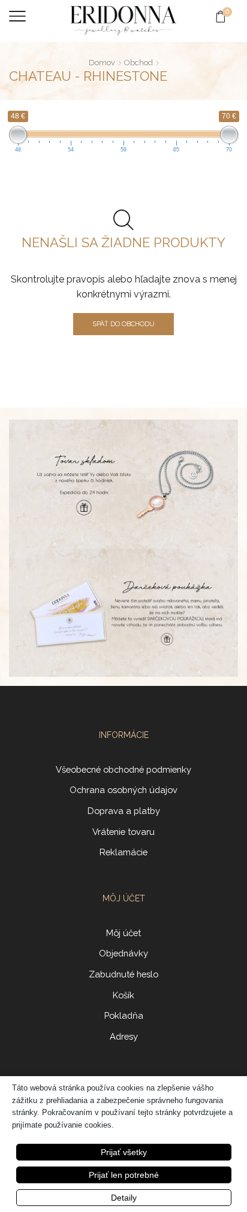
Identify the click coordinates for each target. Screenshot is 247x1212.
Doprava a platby (124, 811)
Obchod (138, 62)
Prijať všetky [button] (124, 1152)
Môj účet (123, 933)
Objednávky (123, 953)
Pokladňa (123, 1015)
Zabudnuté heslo (123, 974)
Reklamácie (123, 852)
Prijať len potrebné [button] (124, 1175)
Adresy (124, 1036)
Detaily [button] (124, 1197)
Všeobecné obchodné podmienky (123, 769)
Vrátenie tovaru (123, 832)
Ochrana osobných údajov (123, 790)
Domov (102, 62)
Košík (123, 995)
